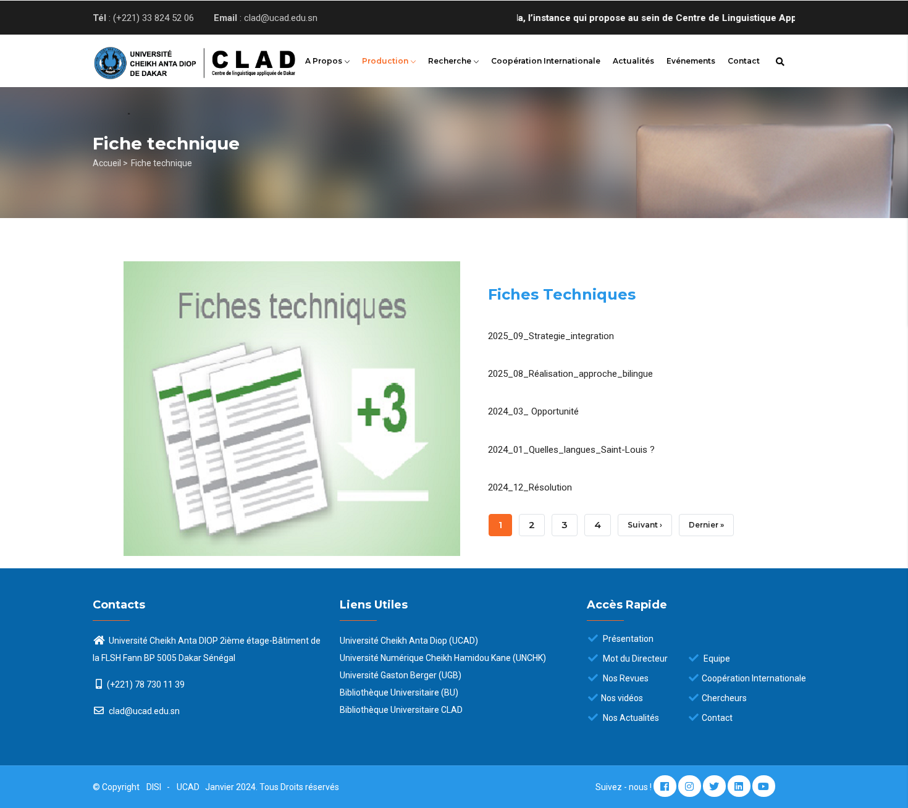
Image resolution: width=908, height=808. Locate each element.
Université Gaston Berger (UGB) (400, 675)
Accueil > (110, 163)
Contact (744, 60)
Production (386, 60)
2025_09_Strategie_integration (551, 336)
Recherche (450, 60)
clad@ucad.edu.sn (143, 711)
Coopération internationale (545, 60)
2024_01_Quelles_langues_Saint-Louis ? (571, 449)
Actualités (633, 60)
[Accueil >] (176, 59)
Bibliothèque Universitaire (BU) (399, 692)
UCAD (189, 787)
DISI (153, 787)
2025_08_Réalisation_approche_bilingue (570, 373)
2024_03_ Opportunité (533, 411)
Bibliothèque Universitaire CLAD (401, 710)
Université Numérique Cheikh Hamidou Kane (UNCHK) (443, 658)
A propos (324, 60)
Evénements (690, 60)
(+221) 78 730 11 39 (146, 684)
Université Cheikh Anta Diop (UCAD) (409, 641)
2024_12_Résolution (530, 487)
